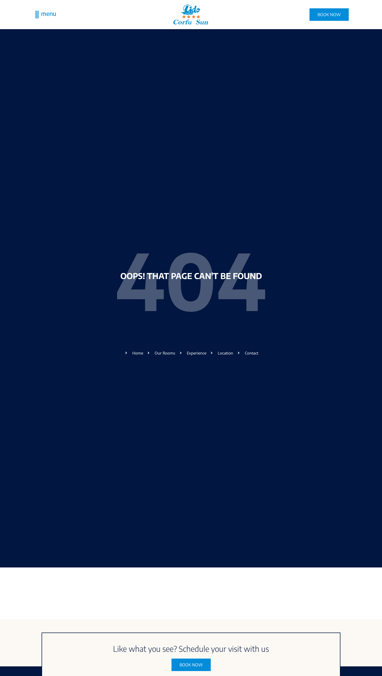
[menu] (37, 14)
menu (48, 13)
